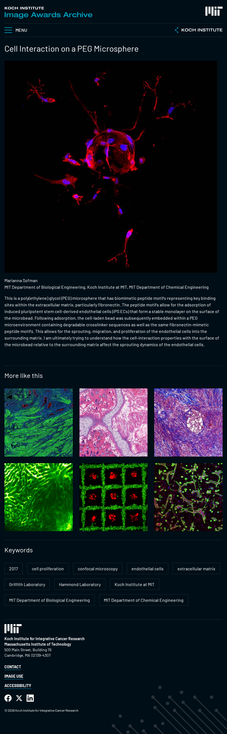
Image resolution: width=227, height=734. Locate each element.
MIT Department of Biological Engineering (49, 600)
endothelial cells (147, 568)
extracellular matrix (196, 568)
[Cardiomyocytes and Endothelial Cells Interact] (188, 497)
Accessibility (17, 685)
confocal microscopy (98, 568)
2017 (13, 568)
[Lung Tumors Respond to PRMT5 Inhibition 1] (188, 422)
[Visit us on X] (19, 698)
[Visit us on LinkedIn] (30, 698)
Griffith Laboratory (27, 584)
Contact (12, 666)
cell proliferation (48, 568)
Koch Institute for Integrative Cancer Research (44, 638)
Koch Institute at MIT (134, 584)
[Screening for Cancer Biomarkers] (38, 422)
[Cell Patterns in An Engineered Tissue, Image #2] (113, 497)
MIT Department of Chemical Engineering (144, 600)
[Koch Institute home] (199, 30)
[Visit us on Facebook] (8, 698)
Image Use (13, 676)
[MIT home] (214, 11)
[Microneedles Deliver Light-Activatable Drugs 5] (113, 422)
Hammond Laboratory (80, 584)
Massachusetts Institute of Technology (37, 644)
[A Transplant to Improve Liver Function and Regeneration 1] (38, 497)
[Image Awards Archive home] (48, 13)
